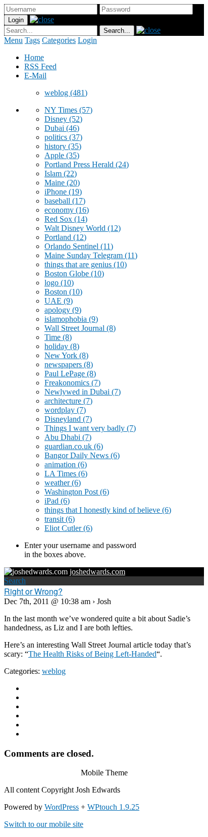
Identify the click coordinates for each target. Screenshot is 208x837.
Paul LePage (70, 373)
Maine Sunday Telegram (90, 255)
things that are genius (85, 264)
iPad (57, 501)
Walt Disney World (82, 228)
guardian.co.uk (73, 446)
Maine (62, 182)
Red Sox (65, 219)
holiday (61, 346)
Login (87, 40)
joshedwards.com (97, 571)
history (62, 146)
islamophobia (71, 319)
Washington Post (76, 491)
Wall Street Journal (80, 328)
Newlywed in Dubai (82, 391)
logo (59, 282)
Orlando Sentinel (78, 246)
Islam (60, 173)
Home (34, 57)
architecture (68, 401)
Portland (65, 237)
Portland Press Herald (86, 164)
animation (65, 464)
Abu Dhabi (67, 437)
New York (66, 355)
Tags (32, 40)
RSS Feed (40, 66)
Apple (61, 155)
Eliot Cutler (68, 528)
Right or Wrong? (33, 591)
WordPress (61, 807)
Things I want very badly (90, 428)
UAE (58, 301)
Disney (63, 119)
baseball (64, 200)
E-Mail (35, 75)
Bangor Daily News (82, 455)
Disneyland (68, 419)
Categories (59, 40)
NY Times (68, 110)
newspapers (68, 364)
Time (58, 337)
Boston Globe (74, 273)
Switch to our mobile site (43, 824)
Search (15, 580)
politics (63, 137)
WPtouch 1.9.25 (113, 807)
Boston (63, 291)
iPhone (63, 191)
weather (62, 482)
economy (66, 210)
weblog (65, 92)
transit (59, 519)
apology (62, 310)
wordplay (65, 410)
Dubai (61, 128)
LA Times (65, 473)
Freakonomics (72, 382)
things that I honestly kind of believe (107, 510)
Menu (13, 40)
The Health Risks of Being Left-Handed (92, 654)
